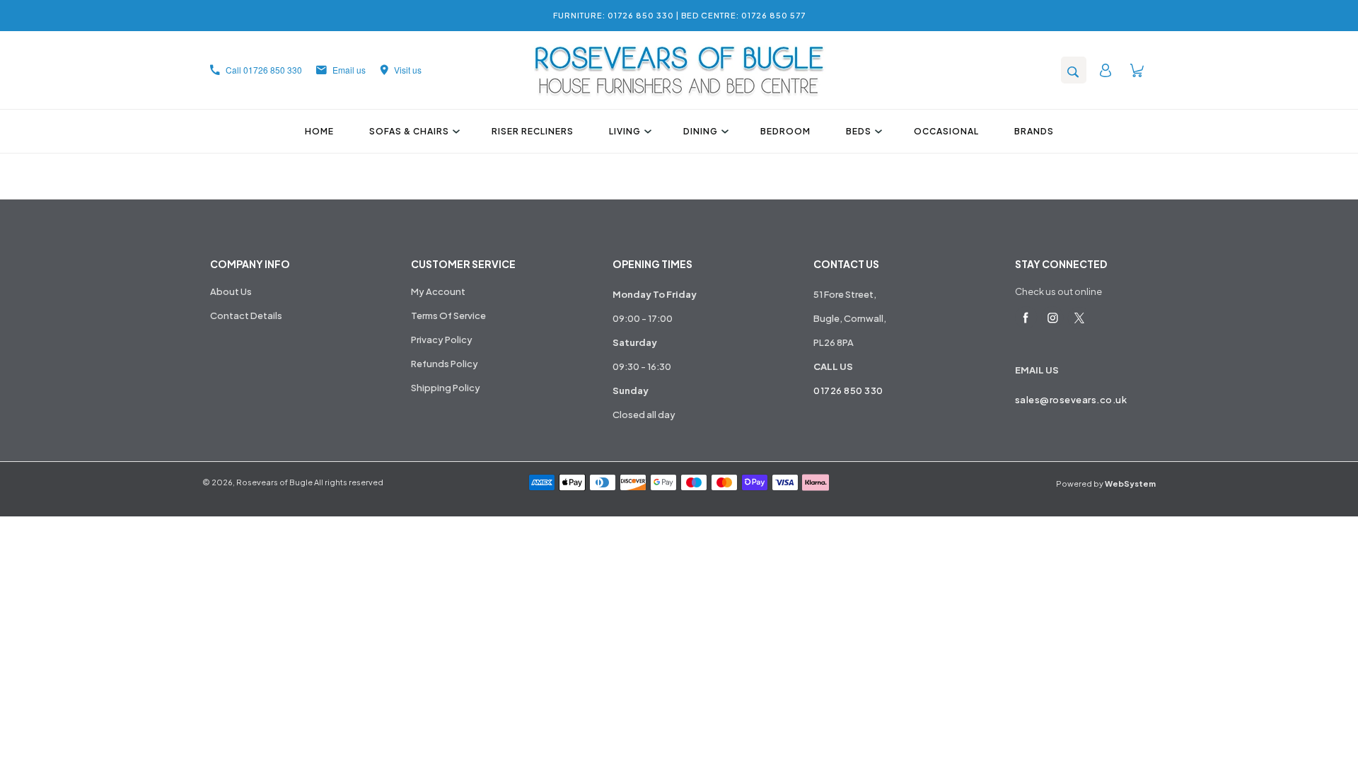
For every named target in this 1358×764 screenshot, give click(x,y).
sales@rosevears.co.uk (1071, 399)
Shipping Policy (445, 387)
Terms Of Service (448, 315)
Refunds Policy (444, 363)
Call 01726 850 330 (264, 70)
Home (319, 131)
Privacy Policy (441, 339)
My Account (438, 291)
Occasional (946, 131)
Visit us (408, 70)
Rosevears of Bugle (274, 482)
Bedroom (785, 131)
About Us (231, 291)
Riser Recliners (533, 131)
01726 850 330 (848, 390)
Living (625, 131)
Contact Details (246, 315)
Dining (700, 131)
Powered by (1106, 483)
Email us (349, 70)
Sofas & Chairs (409, 131)
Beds (858, 131)
